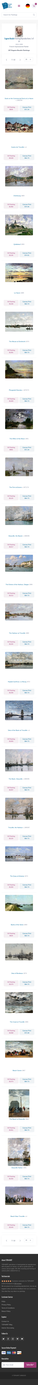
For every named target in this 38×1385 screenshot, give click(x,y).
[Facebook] (8, 1339)
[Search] (34, 15)
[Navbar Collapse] (19, 6)
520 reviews (18, 1283)
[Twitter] (3, 1339)
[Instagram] (13, 1339)
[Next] (19, 60)
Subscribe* (30, 1365)
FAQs (3, 1301)
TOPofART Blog (7, 1324)
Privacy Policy (6, 1304)
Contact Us (5, 1321)
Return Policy (6, 1311)
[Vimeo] (17, 1339)
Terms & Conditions (8, 1308)
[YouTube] (22, 1339)
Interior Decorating (8, 1328)
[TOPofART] (7, 5)
